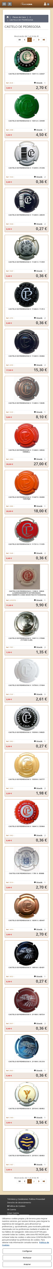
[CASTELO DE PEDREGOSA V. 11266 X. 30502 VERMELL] (26, 436)
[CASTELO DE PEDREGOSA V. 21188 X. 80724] (26, 1000)
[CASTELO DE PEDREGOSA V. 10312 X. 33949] (26, 106)
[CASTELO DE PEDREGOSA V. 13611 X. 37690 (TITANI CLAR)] (26, 624)
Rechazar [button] (27, 1257)
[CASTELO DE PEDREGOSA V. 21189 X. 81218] (26, 1047)
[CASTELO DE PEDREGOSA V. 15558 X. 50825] (26, 718)
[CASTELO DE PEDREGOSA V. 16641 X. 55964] (26, 812)
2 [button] (33, 39)
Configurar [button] (27, 1251)
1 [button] (29, 39)
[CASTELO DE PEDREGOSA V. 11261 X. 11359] (26, 247)
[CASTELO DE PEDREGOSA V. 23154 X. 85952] (26, 1094)
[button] (26, 3)
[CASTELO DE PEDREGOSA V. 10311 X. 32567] (26, 59)
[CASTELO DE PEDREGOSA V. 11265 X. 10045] (26, 388)
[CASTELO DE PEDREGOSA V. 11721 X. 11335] (26, 530)
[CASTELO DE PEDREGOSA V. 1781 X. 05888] (26, 859)
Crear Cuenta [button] (13, 1213)
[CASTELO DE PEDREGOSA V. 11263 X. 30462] (26, 341)
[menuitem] (17, 1199)
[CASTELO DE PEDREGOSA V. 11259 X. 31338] (26, 153)
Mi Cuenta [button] (11, 1209)
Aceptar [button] (27, 1264)
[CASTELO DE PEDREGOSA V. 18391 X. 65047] (26, 906)
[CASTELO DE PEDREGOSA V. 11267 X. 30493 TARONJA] (26, 483)
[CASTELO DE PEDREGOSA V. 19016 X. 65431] (26, 953)
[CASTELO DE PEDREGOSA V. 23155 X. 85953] (26, 1141)
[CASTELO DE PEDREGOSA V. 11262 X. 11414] (26, 294)
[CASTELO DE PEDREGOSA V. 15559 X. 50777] (26, 765)
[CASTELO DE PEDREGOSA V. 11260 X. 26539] (26, 200)
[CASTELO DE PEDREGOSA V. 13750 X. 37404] (26, 671)
